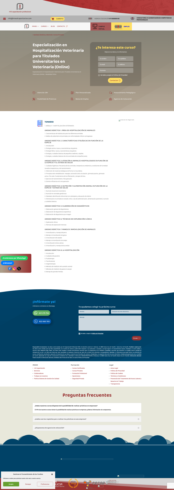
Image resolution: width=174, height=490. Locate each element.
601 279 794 (44, 313)
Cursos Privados (58, 35)
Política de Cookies (117, 373)
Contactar (114, 80)
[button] (52, 474)
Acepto (11, 484)
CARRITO (59, 18)
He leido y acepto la (92, 333)
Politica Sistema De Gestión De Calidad (46, 378)
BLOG (53, 26)
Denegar (28, 484)
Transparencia (115, 384)
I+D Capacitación (39, 368)
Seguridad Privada (78, 378)
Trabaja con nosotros (41, 376)
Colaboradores (39, 373)
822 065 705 (44, 321)
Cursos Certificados (78, 368)
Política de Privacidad (97, 333)
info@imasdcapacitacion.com (20, 18)
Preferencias (45, 484)
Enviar (135, 338)
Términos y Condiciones (118, 376)
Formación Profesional (79, 373)
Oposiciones (76, 376)
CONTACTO (61, 26)
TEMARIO (49, 121)
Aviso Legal (114, 368)
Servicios (37, 371)
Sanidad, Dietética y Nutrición (43, 35)
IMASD (34, 26)
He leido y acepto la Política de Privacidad (113, 75)
